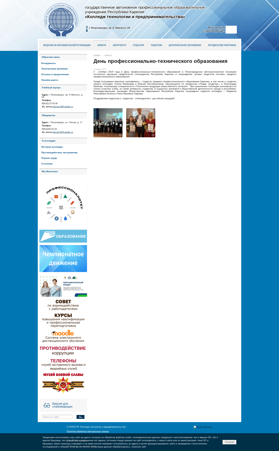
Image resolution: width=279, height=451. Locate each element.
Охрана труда (49, 158)
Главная (96, 55)
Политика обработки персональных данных (88, 431)
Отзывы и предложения (55, 74)
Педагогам (156, 45)
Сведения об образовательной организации (67, 45)
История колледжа (52, 147)
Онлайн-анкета (49, 80)
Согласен (229, 442)
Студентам (138, 45)
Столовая (46, 164)
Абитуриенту (119, 45)
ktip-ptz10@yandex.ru (62, 107)
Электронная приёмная (54, 69)
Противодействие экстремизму (59, 152)
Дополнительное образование (185, 45)
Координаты (48, 63)
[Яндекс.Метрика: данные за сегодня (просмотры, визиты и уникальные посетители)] (203, 427)
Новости (101, 45)
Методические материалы (222, 45)
